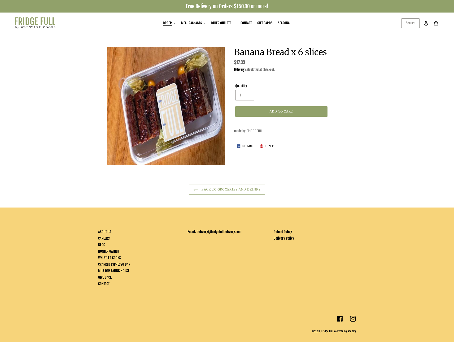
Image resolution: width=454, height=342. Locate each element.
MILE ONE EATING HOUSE (113, 270)
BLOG (101, 244)
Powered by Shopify (345, 331)
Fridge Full (327, 331)
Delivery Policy (284, 238)
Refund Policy (283, 231)
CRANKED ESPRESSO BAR (114, 264)
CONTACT (103, 283)
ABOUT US (104, 231)
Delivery (239, 70)
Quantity (241, 86)
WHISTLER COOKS (109, 257)
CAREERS (104, 238)
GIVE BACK (105, 277)
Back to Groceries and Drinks (231, 189)
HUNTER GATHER (108, 251)
